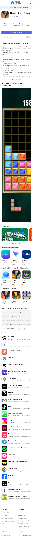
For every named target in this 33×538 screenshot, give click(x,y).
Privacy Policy (5, 535)
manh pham (14, 16)
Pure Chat (4, 515)
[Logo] (16, 3)
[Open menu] (2, 3)
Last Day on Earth (23, 513)
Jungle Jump (22, 515)
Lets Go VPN (5, 513)
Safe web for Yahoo (7, 518)
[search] (30, 3)
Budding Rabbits (23, 524)
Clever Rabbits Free (24, 526)
